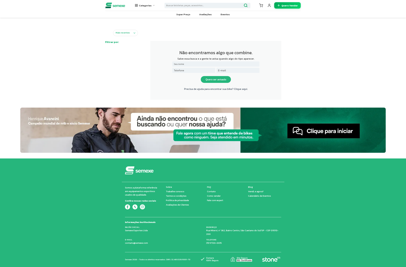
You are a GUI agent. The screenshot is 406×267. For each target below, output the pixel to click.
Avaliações (205, 14)
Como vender (214, 196)
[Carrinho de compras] (261, 5)
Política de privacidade (177, 200)
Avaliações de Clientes (177, 204)
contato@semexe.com (136, 243)
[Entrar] (269, 5)
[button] (145, 5)
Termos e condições (176, 196)
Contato (211, 191)
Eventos (225, 14)
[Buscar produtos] (246, 5)
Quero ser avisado (216, 79)
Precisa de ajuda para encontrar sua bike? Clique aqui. (216, 89)
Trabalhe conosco (175, 191)
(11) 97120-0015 (214, 243)
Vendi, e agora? (256, 191)
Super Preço (183, 14)
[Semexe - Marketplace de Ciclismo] (115, 5)
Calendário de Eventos (259, 196)
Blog (250, 187)
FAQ (209, 187)
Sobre (169, 187)
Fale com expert (215, 200)
